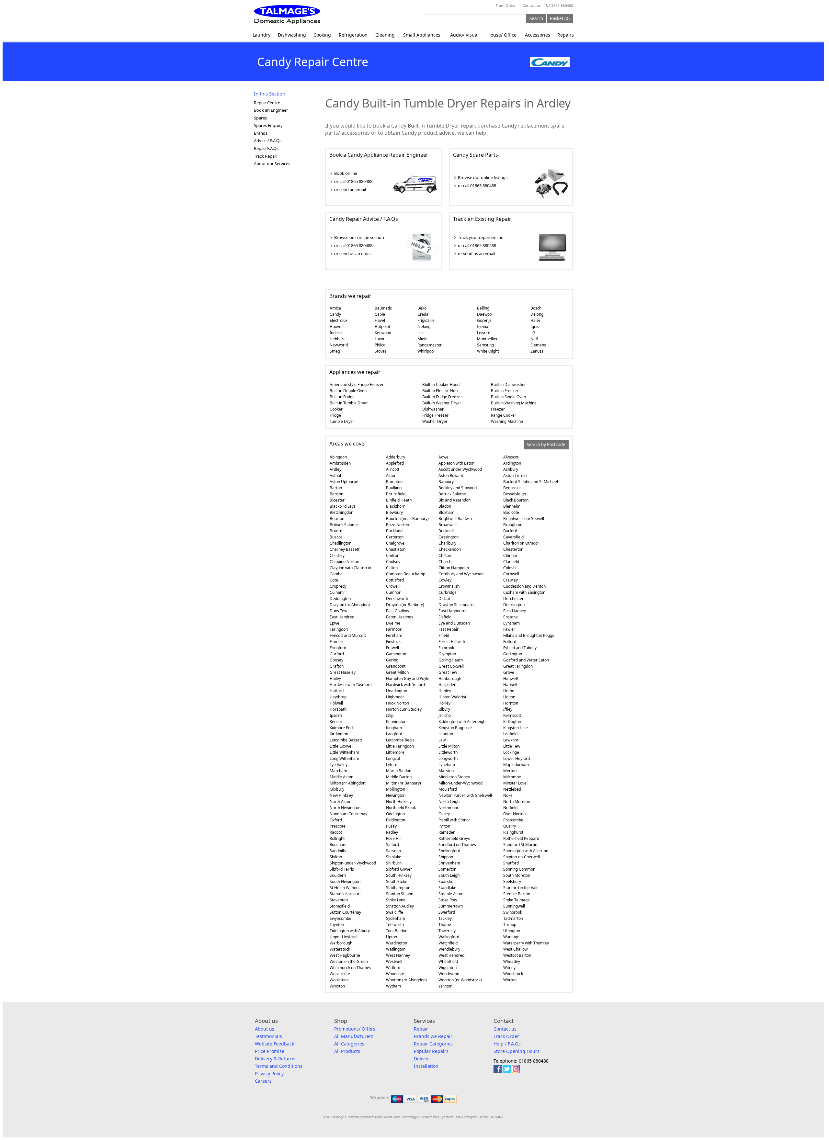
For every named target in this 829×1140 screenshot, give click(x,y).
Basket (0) (560, 18)
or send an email (350, 189)
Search (536, 18)
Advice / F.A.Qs (267, 140)
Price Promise (269, 1051)
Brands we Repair (433, 1036)
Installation (426, 1066)
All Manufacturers (353, 1036)
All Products (347, 1051)
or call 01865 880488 (353, 181)
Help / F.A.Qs (507, 1044)
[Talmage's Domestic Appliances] (287, 14)
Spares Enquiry (268, 125)
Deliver (421, 1058)
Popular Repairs (431, 1051)
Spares (260, 118)
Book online (345, 173)
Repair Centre (267, 103)
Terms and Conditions (278, 1066)
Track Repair (265, 156)
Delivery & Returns (275, 1058)
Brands (260, 133)
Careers (263, 1081)
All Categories (349, 1044)
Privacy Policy (269, 1073)
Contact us (531, 5)
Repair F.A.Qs (266, 148)
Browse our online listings (482, 177)
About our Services (272, 163)
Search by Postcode (546, 445)
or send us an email (352, 253)
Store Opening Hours (516, 1051)
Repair (421, 1029)
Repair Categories (433, 1044)
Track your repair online (480, 237)
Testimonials (268, 1036)
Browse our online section (359, 237)
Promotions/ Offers (354, 1029)
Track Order (506, 5)
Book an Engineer (271, 110)
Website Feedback (274, 1044)
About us (264, 1029)
